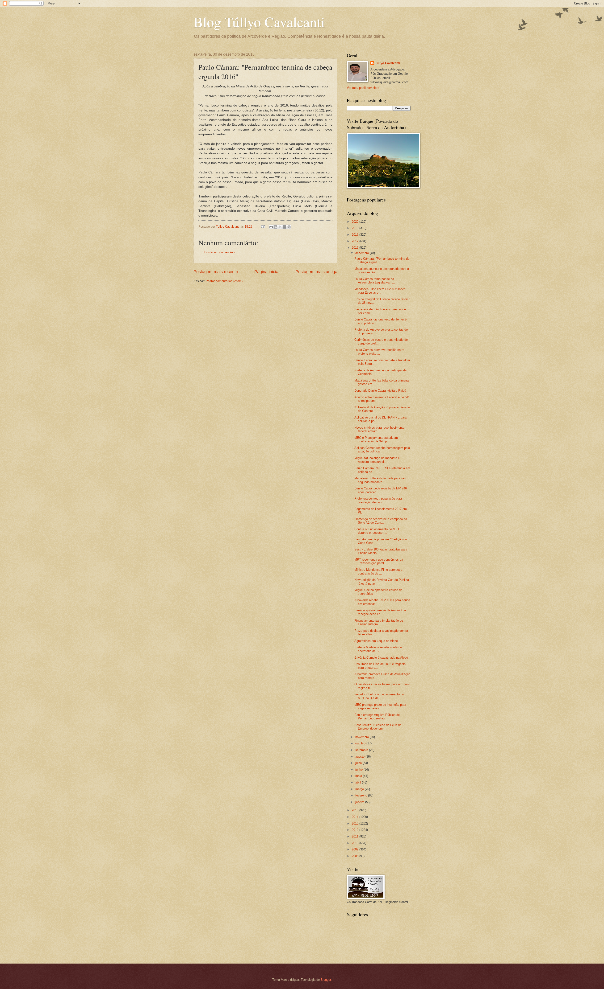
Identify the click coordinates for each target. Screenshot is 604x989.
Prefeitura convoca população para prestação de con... (378, 500)
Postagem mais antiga (316, 271)
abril (358, 782)
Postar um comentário (219, 252)
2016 (355, 247)
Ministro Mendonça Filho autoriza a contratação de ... (378, 571)
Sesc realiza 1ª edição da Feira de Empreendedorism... (377, 726)
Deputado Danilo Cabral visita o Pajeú (380, 390)
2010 (355, 843)
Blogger (326, 979)
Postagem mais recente (215, 271)
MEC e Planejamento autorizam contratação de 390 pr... (376, 439)
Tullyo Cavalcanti (387, 63)
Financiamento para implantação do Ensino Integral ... (378, 622)
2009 (355, 849)
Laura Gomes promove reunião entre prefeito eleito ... (379, 351)
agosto (360, 756)
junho (359, 769)
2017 (355, 241)
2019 (355, 228)
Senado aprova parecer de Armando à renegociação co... (380, 612)
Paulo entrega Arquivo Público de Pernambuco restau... (377, 716)
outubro (360, 743)
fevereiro (361, 795)
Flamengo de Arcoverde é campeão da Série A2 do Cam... (380, 520)
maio (359, 776)
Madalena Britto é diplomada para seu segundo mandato (380, 480)
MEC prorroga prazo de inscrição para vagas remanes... (380, 706)
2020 (355, 221)
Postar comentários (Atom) (224, 281)
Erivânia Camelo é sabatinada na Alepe (381, 657)
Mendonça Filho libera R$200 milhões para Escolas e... (380, 290)
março (360, 789)
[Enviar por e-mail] (271, 227)
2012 (355, 830)
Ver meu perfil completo (363, 88)
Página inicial (266, 271)
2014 (355, 817)
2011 (355, 836)
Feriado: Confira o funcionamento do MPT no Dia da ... (379, 696)
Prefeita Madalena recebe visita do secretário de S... (378, 648)
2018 (355, 234)
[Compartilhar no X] (280, 227)
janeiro (360, 802)
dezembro (362, 253)
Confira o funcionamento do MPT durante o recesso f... (376, 530)
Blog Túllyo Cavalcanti (259, 21)
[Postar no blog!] (275, 227)
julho (359, 763)
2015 (355, 810)
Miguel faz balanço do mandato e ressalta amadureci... (377, 459)
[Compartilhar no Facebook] (284, 227)
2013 (355, 823)
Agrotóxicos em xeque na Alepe (376, 641)
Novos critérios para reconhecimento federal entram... (379, 429)
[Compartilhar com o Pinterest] (289, 227)
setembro (362, 750)
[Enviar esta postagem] (262, 226)
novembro (362, 737)
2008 (355, 856)
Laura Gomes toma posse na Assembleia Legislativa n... (374, 280)
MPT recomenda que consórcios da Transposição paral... (378, 561)
